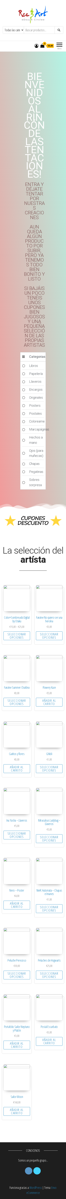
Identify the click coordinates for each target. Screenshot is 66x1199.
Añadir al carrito (49, 702)
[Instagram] (28, 1170)
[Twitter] (37, 1170)
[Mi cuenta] (36, 45)
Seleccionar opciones (17, 636)
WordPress (35, 1187)
